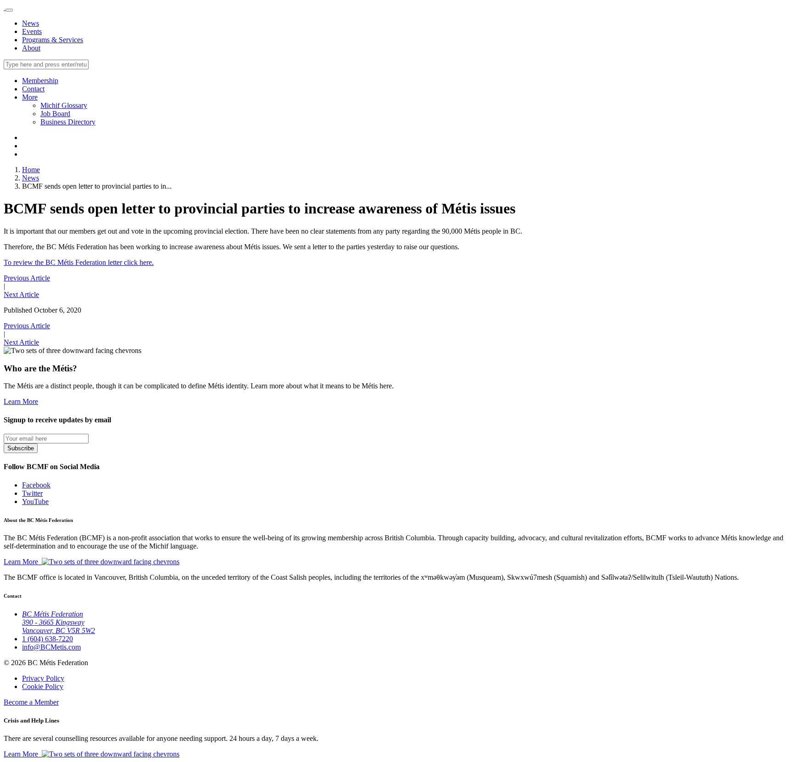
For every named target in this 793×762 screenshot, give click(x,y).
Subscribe (20, 448)
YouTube (35, 501)
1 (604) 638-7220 (47, 639)
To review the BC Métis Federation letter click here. (79, 262)
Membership (40, 80)
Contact (33, 89)
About (31, 48)
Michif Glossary (63, 105)
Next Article (21, 294)
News (30, 23)
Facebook (36, 485)
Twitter (32, 493)
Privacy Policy (43, 678)
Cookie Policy (42, 686)
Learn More (21, 401)
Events (32, 31)
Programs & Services (52, 40)
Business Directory (67, 122)
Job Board (55, 114)
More (30, 97)
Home (31, 170)
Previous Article (27, 278)
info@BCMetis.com (51, 647)
